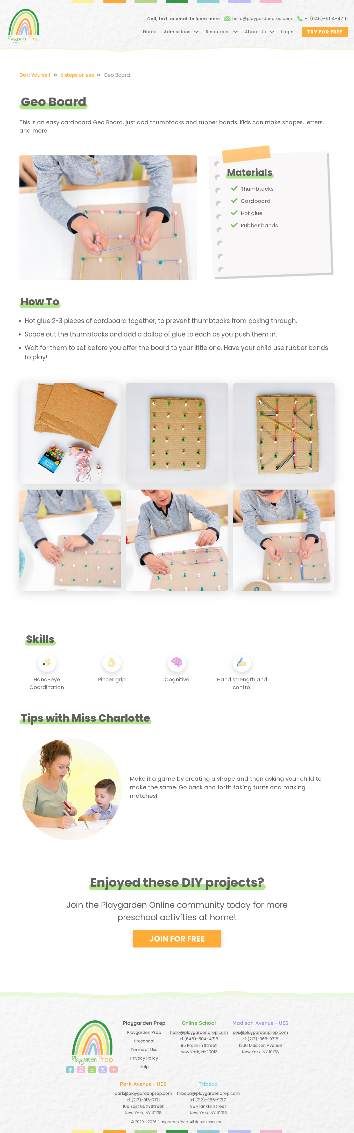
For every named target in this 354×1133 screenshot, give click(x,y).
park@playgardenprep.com (143, 1093)
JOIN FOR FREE (177, 938)
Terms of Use (144, 1050)
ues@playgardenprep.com (260, 1032)
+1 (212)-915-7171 (143, 1100)
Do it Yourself (34, 75)
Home (150, 32)
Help (144, 1067)
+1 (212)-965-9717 (208, 1100)
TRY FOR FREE (325, 32)
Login (287, 32)
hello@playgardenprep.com (262, 18)
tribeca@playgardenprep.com (208, 1093)
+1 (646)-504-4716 (198, 1039)
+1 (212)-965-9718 (260, 1039)
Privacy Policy (144, 1058)
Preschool (144, 1041)
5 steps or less (77, 75)
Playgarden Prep (144, 1032)
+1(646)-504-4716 (326, 19)
